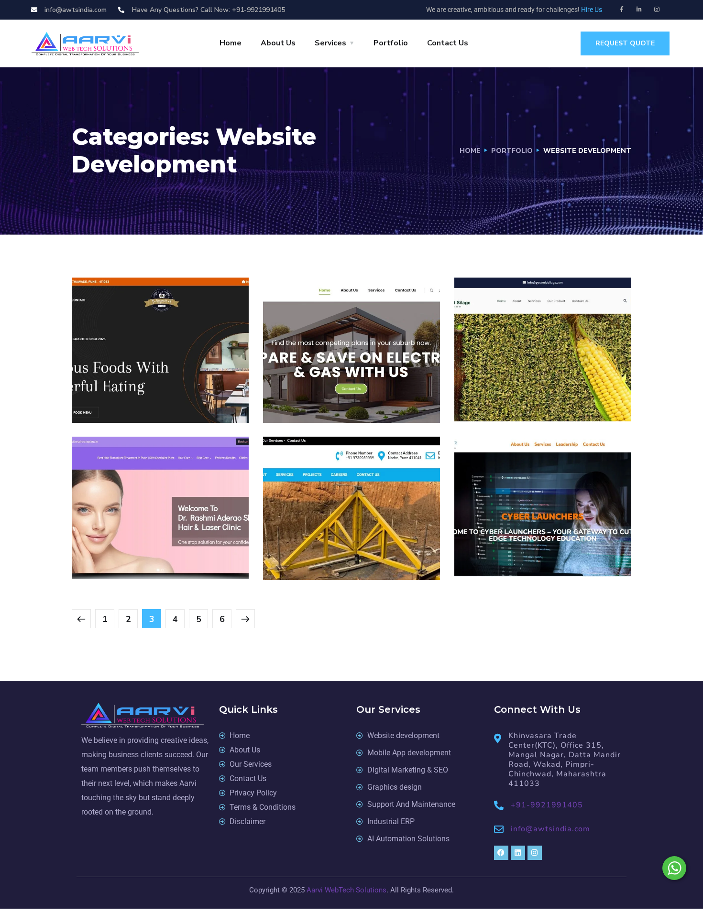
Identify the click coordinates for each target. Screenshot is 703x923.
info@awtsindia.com (550, 829)
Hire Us (591, 9)
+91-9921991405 (547, 805)
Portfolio (390, 43)
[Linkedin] (518, 853)
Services (330, 43)
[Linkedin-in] (639, 9)
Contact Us (447, 43)
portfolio (512, 150)
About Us (278, 43)
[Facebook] (501, 853)
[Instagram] (657, 9)
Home (231, 43)
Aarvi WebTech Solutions (346, 890)
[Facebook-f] (622, 9)
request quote (625, 43)
